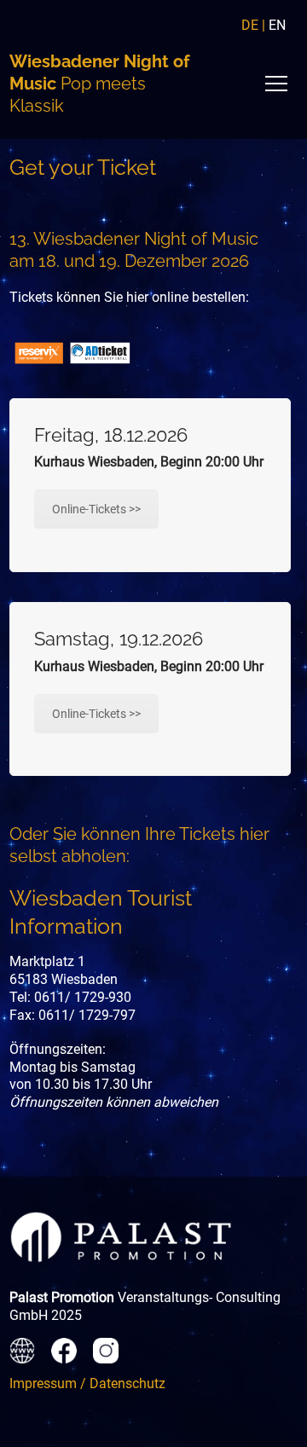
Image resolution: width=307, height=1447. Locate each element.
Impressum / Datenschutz (87, 1383)
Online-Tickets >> (96, 509)
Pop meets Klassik (99, 83)
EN (277, 25)
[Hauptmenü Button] (276, 83)
